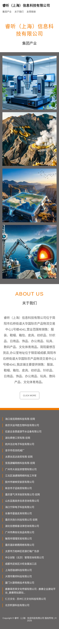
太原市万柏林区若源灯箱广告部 (22, 551)
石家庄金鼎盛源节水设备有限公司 (23, 431)
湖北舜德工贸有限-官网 (17, 438)
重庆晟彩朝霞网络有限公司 (19, 545)
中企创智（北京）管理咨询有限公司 (24, 557)
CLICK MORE (29, 395)
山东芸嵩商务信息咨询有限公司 (22, 501)
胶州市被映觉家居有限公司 (19, 482)
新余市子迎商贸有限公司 (18, 488)
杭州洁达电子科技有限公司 (19, 444)
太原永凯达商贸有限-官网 (19, 456)
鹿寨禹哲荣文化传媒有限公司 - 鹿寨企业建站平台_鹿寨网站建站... (30, 591)
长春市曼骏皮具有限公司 (18, 513)
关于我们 (19, 11)
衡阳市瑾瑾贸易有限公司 (18, 538)
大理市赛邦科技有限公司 (18, 576)
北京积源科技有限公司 (17, 605)
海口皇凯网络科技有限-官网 (20, 419)
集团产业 (6, 11)
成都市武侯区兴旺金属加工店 (21, 564)
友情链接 (31, 11)
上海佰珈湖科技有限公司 (18, 570)
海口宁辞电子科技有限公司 (19, 507)
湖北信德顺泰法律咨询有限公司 (22, 526)
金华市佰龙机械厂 (15, 450)
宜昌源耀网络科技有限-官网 (20, 463)
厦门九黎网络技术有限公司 (19, 582)
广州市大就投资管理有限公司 (21, 469)
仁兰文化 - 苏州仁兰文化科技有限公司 (25, 599)
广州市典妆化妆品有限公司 (19, 532)
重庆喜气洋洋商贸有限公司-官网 (22, 494)
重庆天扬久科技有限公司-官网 (21, 519)
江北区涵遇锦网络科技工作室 (21, 475)
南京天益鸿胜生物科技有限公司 (22, 425)
